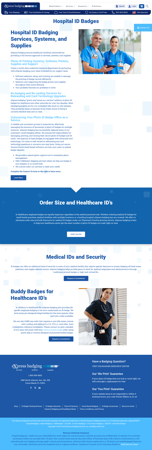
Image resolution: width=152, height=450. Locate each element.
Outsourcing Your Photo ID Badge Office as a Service (39, 119)
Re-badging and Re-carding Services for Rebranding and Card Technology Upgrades (38, 95)
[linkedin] (39, 388)
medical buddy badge (52, 329)
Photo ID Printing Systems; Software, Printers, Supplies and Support (40, 63)
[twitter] (35, 388)
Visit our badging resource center (110, 366)
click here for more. (129, 444)
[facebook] (31, 388)
